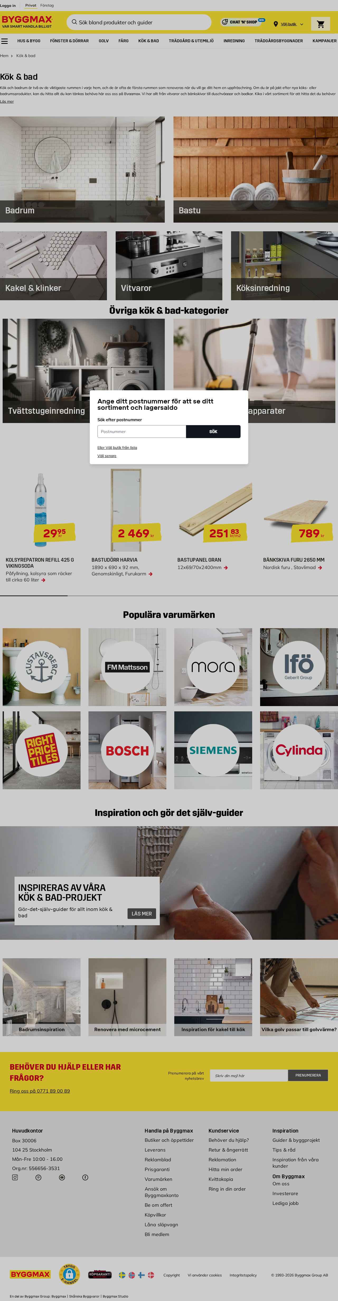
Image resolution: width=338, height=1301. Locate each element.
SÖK (213, 431)
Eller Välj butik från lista (117, 447)
